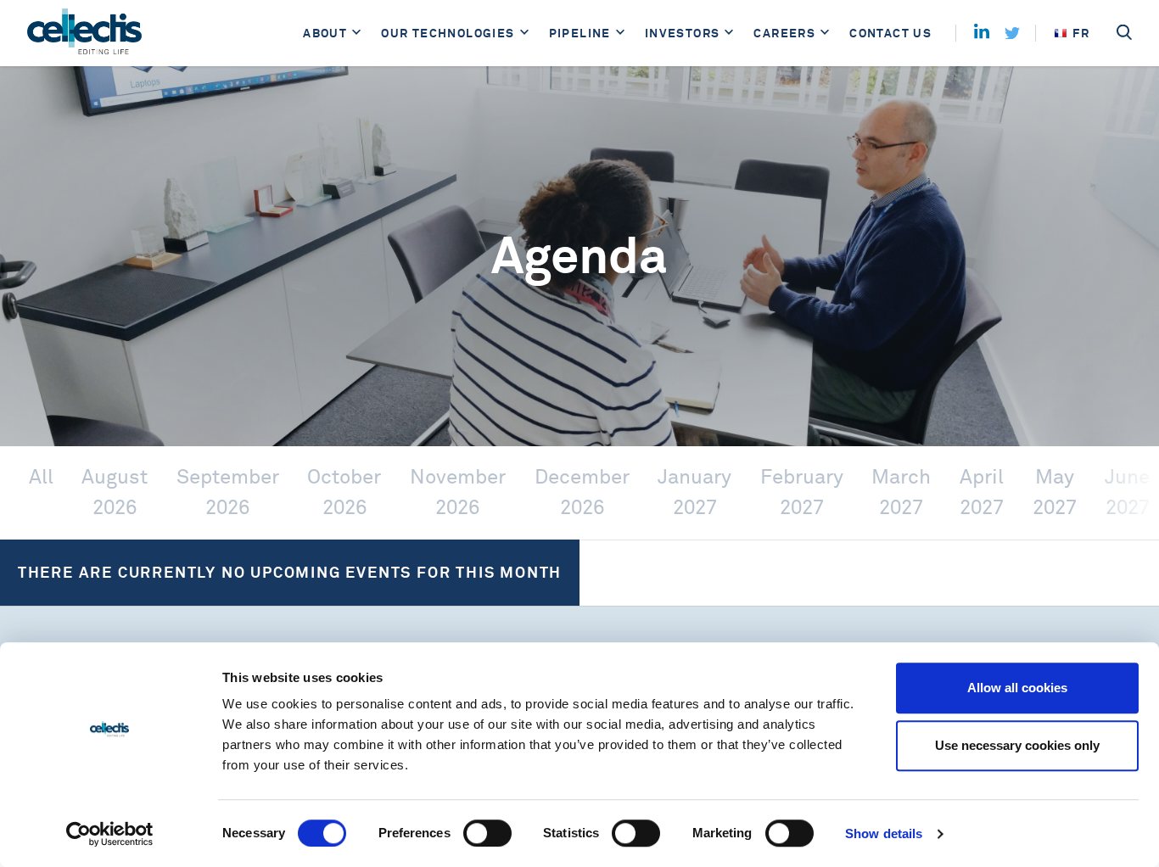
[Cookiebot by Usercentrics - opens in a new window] (110, 834)
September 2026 (227, 492)
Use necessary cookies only (1017, 745)
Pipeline (580, 33)
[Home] (84, 33)
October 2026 (344, 492)
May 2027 (1055, 492)
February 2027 (801, 492)
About (325, 33)
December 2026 (582, 492)
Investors (682, 33)
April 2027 (982, 492)
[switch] (487, 833)
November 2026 (458, 492)
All (41, 477)
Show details (883, 833)
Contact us (890, 33)
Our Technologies (447, 33)
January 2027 (694, 492)
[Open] (356, 33)
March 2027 (901, 492)
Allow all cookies (1017, 687)
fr (1080, 33)
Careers (784, 33)
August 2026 (114, 492)
